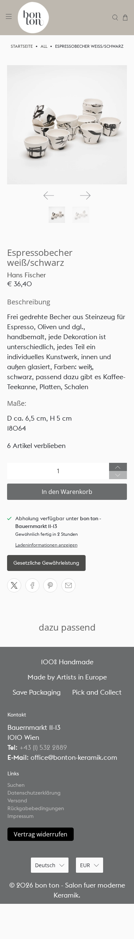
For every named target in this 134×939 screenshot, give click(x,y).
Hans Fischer (26, 275)
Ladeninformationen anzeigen (46, 545)
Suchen (16, 785)
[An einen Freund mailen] (68, 585)
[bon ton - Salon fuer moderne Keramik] (62, 17)
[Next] (85, 195)
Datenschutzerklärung (34, 792)
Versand (17, 800)
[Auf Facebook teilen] (32, 585)
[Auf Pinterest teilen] (50, 585)
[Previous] (48, 195)
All (44, 46)
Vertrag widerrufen (40, 834)
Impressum (20, 816)
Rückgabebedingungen (35, 808)
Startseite (22, 46)
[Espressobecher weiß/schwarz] (67, 124)
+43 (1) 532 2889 (43, 747)
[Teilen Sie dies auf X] (14, 585)
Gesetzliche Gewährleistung (46, 562)
